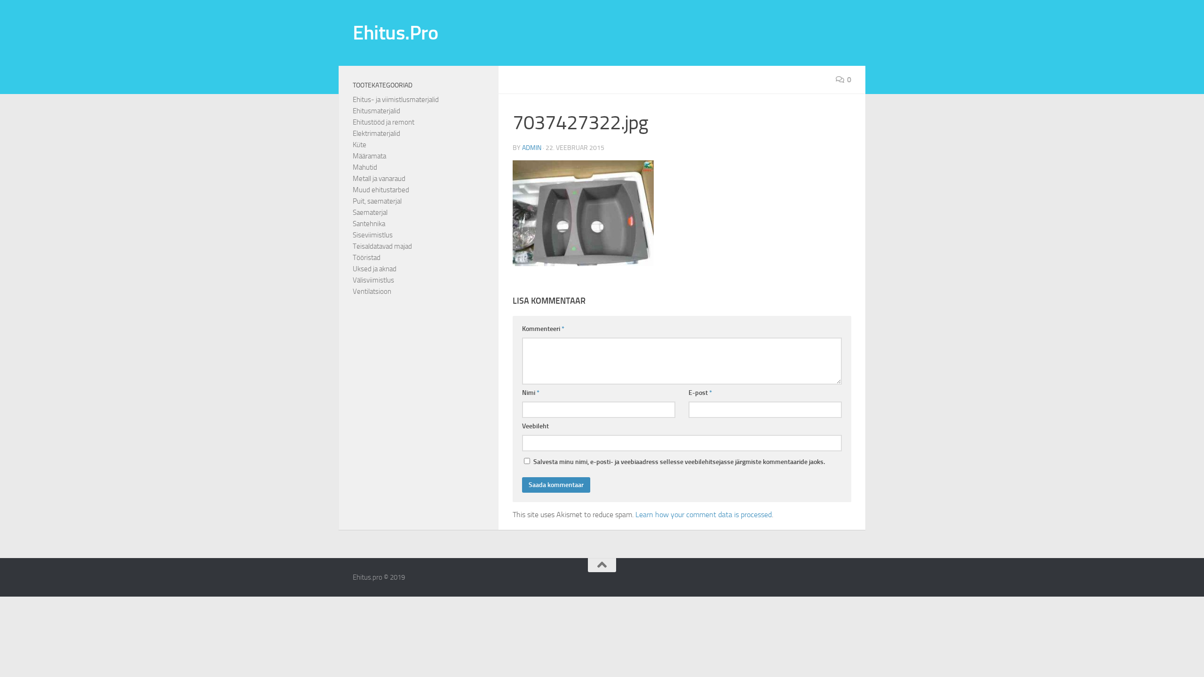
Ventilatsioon (372, 291)
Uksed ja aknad (374, 269)
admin (531, 148)
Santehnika (369, 224)
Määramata (369, 156)
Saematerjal (370, 212)
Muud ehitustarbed (381, 190)
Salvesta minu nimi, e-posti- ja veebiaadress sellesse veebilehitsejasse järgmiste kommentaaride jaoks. (679, 462)
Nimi (530, 393)
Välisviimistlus (373, 280)
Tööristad (366, 257)
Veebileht (535, 426)
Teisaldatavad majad (382, 246)
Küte (359, 145)
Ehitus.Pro (395, 33)
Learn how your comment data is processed (703, 514)
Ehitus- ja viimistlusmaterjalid (396, 99)
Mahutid (365, 167)
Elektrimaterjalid (376, 133)
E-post (700, 393)
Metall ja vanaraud (379, 178)
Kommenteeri (543, 329)
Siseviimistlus (373, 235)
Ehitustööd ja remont (383, 122)
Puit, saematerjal (377, 201)
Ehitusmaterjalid (376, 111)
